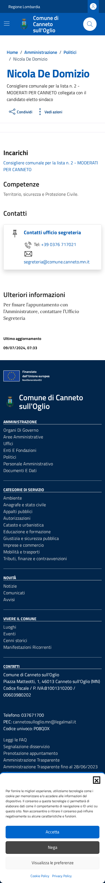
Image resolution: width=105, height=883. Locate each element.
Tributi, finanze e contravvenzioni (35, 558)
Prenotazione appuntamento (30, 753)
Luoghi (9, 627)
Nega (52, 847)
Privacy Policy (62, 876)
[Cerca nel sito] (90, 24)
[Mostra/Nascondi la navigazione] (6, 23)
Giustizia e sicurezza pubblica (31, 538)
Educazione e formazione (27, 531)
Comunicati (14, 592)
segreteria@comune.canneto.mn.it (57, 261)
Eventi (9, 633)
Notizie (10, 586)
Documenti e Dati (20, 470)
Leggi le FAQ (15, 739)
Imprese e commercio (23, 545)
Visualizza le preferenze (53, 862)
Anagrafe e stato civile (24, 504)
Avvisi (9, 599)
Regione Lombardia (24, 7)
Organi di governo (20, 430)
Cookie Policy (40, 876)
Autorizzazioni (17, 518)
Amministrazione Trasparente (31, 759)
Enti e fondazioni (19, 450)
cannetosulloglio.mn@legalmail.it (44, 721)
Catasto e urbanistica (23, 524)
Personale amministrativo (28, 463)
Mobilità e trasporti (21, 551)
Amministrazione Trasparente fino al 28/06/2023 (50, 766)
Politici (9, 457)
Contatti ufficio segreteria (52, 232)
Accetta (52, 832)
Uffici (8, 443)
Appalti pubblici (17, 511)
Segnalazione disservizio (26, 746)
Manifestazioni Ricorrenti (27, 647)
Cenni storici (15, 640)
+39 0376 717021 (58, 244)
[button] (96, 780)
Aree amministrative (23, 436)
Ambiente (12, 498)
